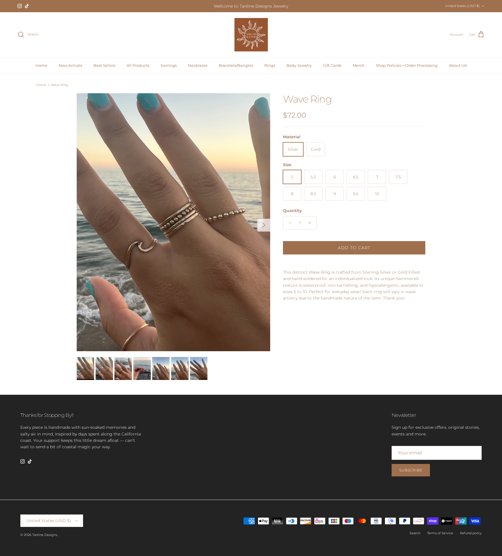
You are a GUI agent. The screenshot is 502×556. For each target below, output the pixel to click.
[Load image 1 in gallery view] (173, 222)
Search (415, 533)
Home (41, 65)
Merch (359, 65)
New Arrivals (70, 65)
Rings (269, 65)
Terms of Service (440, 533)
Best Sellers (104, 65)
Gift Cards (332, 65)
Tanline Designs (45, 535)
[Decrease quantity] (288, 222)
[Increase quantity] (311, 222)
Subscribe (410, 470)
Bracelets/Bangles (236, 65)
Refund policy (471, 533)
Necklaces (197, 65)
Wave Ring (59, 85)
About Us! (458, 65)
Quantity (292, 210)
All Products (138, 65)
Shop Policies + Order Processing (407, 65)
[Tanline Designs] (251, 34)
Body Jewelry (299, 65)
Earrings (169, 65)
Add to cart (354, 247)
